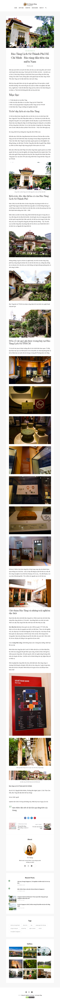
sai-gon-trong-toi (14, 928)
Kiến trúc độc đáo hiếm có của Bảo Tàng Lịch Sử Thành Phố (26, 102)
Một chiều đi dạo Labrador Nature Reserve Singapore (30, 889)
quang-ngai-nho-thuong (41, 925)
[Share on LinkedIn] (32, 818)
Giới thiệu (21, 7)
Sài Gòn (31, 808)
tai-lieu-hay (23, 928)
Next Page (39, 824)
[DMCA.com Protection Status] (30, 997)
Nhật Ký (41, 7)
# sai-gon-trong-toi (30, 50)
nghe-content (32, 928)
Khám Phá (27, 7)
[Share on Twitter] (28, 818)
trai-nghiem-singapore (15, 931)
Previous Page (22, 824)
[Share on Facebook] (25, 818)
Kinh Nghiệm (35, 7)
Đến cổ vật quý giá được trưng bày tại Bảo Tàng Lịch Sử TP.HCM (27, 104)
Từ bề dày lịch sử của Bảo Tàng (18, 100)
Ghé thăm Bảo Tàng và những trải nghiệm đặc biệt (24, 107)
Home (15, 7)
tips (31, 925)
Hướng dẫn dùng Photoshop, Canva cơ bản (23, 828)
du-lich (40, 928)
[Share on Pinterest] (35, 818)
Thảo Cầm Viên (41, 127)
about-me (25, 925)
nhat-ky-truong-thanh (15, 925)
